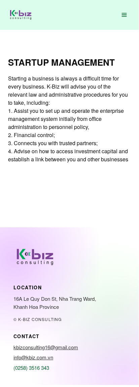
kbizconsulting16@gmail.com (45, 347)
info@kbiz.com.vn (33, 357)
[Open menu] (124, 14)
